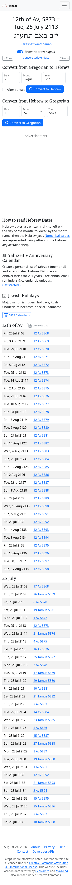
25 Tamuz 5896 (44, 806)
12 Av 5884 (41, 459)
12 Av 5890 (41, 506)
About (35, 847)
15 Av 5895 (41, 798)
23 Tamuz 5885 (44, 720)
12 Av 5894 (41, 537)
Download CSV (40, 325)
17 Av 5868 (41, 586)
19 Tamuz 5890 (44, 759)
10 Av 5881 (41, 688)
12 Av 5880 (41, 427)
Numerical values (57, 236)
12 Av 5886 (41, 475)
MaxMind (62, 871)
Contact (22, 851)
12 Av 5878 (41, 412)
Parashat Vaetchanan (36, 44)
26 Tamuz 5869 (44, 594)
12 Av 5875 (41, 388)
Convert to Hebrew (47, 89)
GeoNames (42, 871)
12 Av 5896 (41, 553)
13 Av (64, 58)
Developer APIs (43, 851)
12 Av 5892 (41, 522)
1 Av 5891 (40, 767)
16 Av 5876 (41, 649)
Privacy (49, 847)
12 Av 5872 (41, 365)
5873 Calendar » (19, 315)
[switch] (20, 51)
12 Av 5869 (41, 341)
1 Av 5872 (40, 618)
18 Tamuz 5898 (44, 822)
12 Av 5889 (41, 498)
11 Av (7, 58)
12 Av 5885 (41, 467)
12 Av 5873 (41, 372)
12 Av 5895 (41, 545)
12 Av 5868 (41, 333)
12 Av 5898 (41, 569)
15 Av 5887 (41, 735)
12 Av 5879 (41, 420)
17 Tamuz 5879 (44, 673)
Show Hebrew (40, 52)
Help (62, 847)
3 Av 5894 (40, 790)
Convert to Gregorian (25, 123)
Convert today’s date (36, 57)
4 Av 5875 (40, 641)
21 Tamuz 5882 (44, 696)
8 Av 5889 (40, 751)
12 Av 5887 (41, 482)
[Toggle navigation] (64, 5)
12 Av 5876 (41, 396)
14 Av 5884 (41, 712)
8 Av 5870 (40, 602)
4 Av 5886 (40, 728)
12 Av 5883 (41, 451)
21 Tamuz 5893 (44, 783)
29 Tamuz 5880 (44, 680)
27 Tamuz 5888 (44, 743)
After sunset (16, 90)
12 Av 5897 (41, 561)
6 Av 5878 (40, 665)
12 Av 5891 (41, 514)
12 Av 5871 (41, 357)
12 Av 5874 (41, 380)
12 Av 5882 (41, 443)
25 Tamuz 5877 (44, 657)
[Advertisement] (36, 175)
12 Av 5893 (41, 530)
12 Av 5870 (41, 349)
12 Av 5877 (41, 404)
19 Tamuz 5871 (44, 610)
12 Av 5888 (41, 490)
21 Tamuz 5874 (44, 633)
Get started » (11, 285)
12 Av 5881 (41, 435)
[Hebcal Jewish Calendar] (9, 5)
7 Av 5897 (40, 814)
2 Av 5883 (40, 704)
